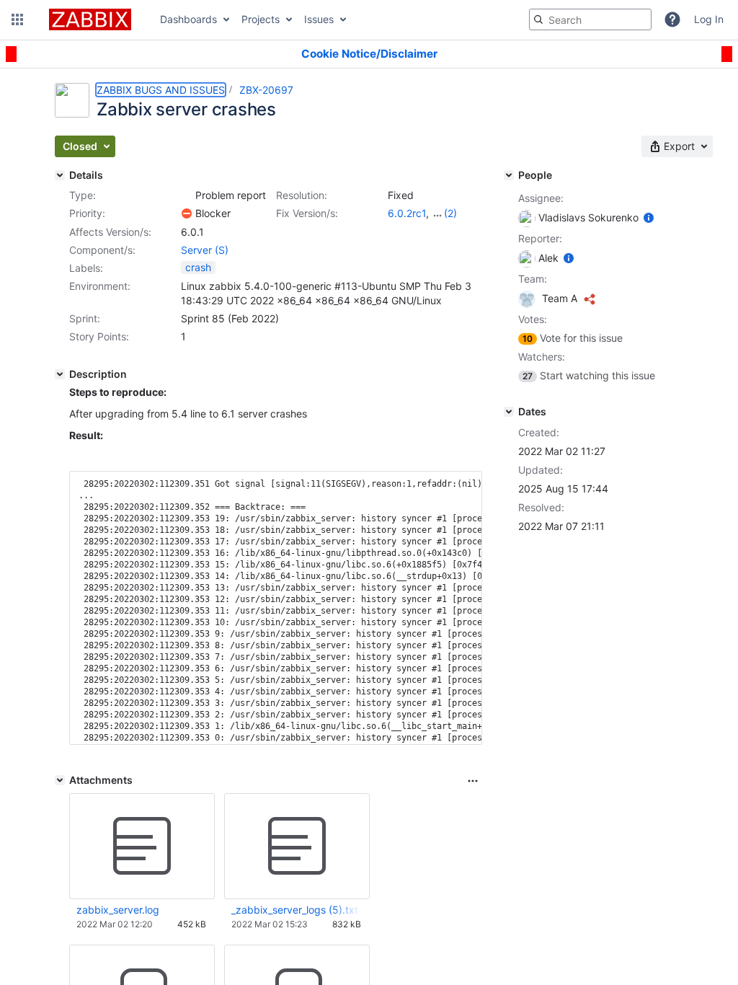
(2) (450, 213)
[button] (17, 19)
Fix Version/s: (307, 213)
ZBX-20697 (266, 90)
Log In (709, 19)
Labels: (86, 268)
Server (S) (204, 250)
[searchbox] (590, 19)
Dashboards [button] (188, 19)
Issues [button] (319, 19)
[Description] (60, 374)
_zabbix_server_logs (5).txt (294, 910)
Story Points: (99, 336)
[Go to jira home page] (90, 19)
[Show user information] (648, 217)
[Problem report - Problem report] (186, 195)
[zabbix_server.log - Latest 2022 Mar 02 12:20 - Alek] (142, 846)
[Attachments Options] (472, 781)
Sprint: (84, 318)
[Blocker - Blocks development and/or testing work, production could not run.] (186, 213)
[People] (509, 175)
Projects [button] (260, 19)
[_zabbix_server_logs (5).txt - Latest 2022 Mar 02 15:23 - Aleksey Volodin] (297, 846)
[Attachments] (60, 780)
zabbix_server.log (117, 910)
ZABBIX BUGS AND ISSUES (161, 90)
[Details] (60, 175)
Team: (532, 279)
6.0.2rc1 (407, 213)
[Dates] (509, 412)
